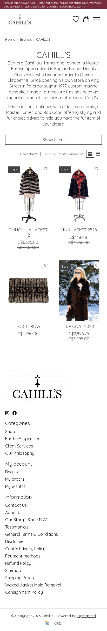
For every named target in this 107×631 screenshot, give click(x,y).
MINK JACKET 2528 (79, 229)
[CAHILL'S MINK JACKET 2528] (79, 194)
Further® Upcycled (23, 438)
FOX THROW (28, 326)
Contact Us (16, 505)
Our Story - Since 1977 (26, 519)
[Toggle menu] (96, 19)
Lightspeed (86, 616)
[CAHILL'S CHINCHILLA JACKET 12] (28, 194)
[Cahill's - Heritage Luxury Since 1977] (19, 19)
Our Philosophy (19, 453)
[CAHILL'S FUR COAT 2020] (79, 290)
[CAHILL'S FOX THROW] (28, 290)
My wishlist (15, 486)
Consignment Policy (24, 592)
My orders (14, 479)
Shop (10, 431)
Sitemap (13, 570)
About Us (14, 512)
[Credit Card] (47, 623)
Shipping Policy (19, 577)
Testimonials (17, 527)
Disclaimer (15, 541)
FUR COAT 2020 (79, 326)
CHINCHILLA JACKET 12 (28, 232)
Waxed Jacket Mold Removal (33, 585)
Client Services (19, 446)
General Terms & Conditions (31, 534)
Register (13, 471)
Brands (26, 39)
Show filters (54, 139)
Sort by (50, 154)
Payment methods (23, 556)
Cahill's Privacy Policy (25, 548)
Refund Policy (18, 563)
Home (10, 39)
